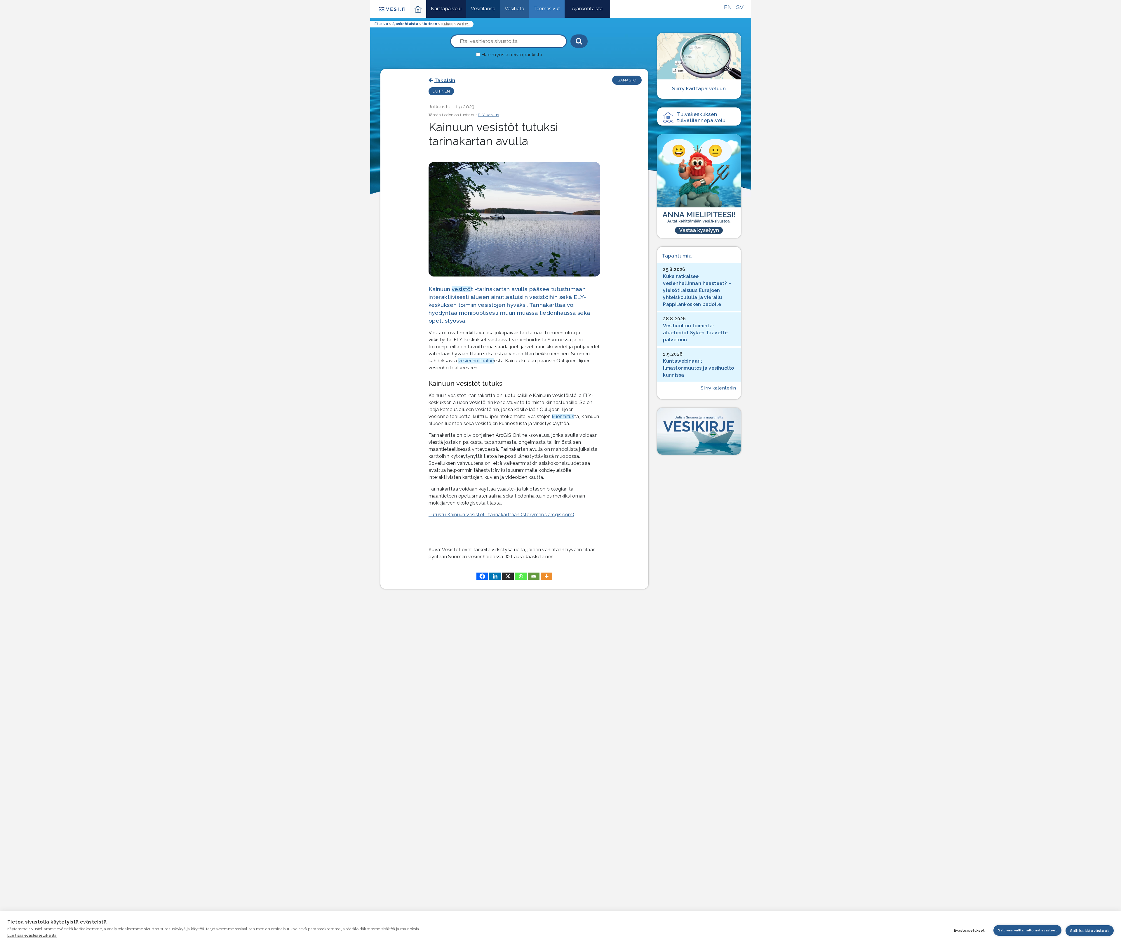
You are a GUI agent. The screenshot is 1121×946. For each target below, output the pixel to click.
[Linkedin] (495, 576)
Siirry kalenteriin (718, 388)
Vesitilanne (483, 8)
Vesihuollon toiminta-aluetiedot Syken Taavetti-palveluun (695, 332)
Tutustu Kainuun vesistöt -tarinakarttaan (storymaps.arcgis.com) (501, 514)
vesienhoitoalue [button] (476, 361)
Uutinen (441, 91)
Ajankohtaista (587, 8)
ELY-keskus (488, 115)
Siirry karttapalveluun (699, 88)
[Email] (533, 576)
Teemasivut (547, 8)
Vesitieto (515, 8)
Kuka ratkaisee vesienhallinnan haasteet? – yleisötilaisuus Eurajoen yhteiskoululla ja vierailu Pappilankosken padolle (697, 290)
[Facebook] (482, 576)
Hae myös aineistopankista (511, 55)
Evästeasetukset (969, 930)
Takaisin (444, 80)
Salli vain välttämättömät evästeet (1027, 930)
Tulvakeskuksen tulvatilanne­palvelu (701, 117)
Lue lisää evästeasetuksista (32, 935)
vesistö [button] (461, 289)
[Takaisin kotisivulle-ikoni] (418, 9)
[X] (508, 576)
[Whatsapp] (521, 576)
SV (740, 7)
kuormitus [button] (563, 416)
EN (728, 7)
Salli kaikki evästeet (1089, 930)
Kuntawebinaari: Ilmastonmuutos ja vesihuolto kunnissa (698, 368)
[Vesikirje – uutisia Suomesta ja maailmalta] (699, 431)
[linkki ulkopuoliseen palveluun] (699, 186)
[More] (546, 576)
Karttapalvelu (446, 8)
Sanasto (627, 80)
